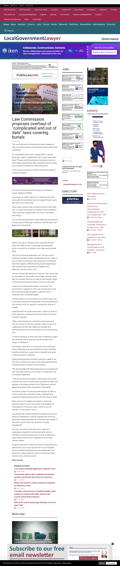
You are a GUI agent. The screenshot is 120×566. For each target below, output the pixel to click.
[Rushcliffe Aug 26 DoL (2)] (72, 126)
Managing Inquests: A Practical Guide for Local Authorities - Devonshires (96, 247)
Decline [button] (102, 563)
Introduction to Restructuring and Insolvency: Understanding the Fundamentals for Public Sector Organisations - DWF (97, 209)
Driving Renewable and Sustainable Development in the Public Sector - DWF (96, 224)
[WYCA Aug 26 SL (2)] (72, 78)
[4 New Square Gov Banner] (35, 233)
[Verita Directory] (72, 200)
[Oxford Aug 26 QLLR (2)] (72, 146)
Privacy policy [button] (66, 563)
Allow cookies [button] (111, 563)
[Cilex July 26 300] (97, 76)
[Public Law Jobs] (35, 76)
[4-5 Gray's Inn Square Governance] (35, 180)
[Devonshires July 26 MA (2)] (97, 184)
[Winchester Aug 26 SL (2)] (72, 97)
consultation (20, 154)
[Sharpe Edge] (97, 96)
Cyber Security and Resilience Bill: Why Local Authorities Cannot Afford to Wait (34, 523)
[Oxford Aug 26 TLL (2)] (72, 88)
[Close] (112, 543)
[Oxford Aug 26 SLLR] (72, 136)
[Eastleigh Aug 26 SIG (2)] (72, 117)
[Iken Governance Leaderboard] (60, 50)
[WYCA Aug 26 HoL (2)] (72, 107)
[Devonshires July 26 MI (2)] (97, 175)
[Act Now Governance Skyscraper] (98, 142)
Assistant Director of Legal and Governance (72, 167)
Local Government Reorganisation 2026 (24, 84)
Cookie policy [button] (57, 563)
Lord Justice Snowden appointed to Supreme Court (34, 469)
